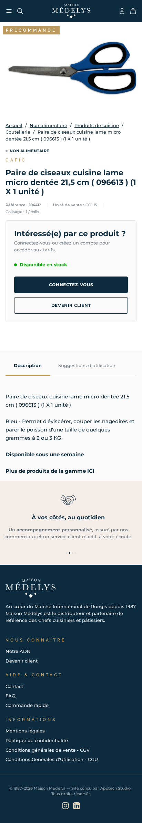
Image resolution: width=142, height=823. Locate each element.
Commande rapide (27, 705)
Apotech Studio (115, 788)
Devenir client (71, 305)
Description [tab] (28, 365)
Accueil (14, 125)
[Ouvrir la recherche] (20, 11)
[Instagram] (65, 805)
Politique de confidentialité (37, 740)
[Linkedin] (76, 805)
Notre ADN (18, 651)
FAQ (11, 695)
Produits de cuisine (96, 125)
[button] (67, 553)
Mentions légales (25, 730)
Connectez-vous (71, 284)
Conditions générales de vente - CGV (48, 750)
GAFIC (16, 160)
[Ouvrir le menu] (9, 11)
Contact (14, 686)
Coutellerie (18, 132)
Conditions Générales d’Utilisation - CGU (52, 759)
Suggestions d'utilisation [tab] (86, 365)
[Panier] (133, 11)
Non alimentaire (48, 125)
